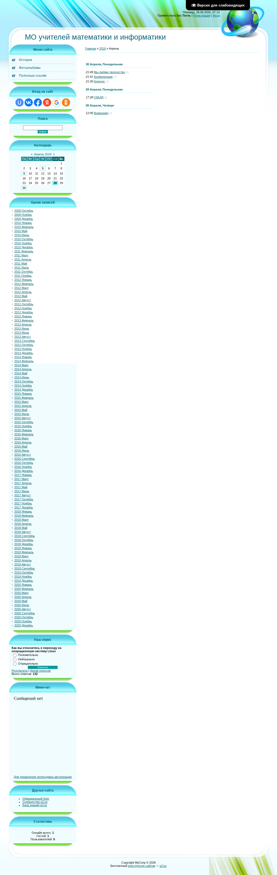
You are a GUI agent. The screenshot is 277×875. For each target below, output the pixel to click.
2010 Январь (23, 222)
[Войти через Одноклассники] (66, 102)
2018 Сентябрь (24, 536)
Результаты (20, 670)
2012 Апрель (23, 292)
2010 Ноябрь (23, 243)
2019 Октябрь (23, 572)
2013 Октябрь (23, 344)
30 (24, 187)
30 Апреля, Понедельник (104, 64)
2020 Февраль (24, 588)
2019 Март (21, 556)
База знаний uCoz (34, 805)
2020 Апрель (23, 597)
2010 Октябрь (23, 239)
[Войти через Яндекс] (47, 102)
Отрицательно (28, 663)
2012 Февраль (24, 283)
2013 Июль (21, 332)
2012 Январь (23, 279)
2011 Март (21, 255)
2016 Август (22, 454)
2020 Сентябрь (24, 613)
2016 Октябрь (23, 462)
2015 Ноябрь (23, 426)
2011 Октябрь (23, 271)
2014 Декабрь (23, 389)
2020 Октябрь (23, 617)
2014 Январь (23, 357)
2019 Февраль (24, 552)
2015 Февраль (24, 397)
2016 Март (21, 438)
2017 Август (22, 495)
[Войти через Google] (56, 102)
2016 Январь (23, 430)
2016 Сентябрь (24, 458)
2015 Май (20, 409)
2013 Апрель (23, 324)
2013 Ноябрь (23, 348)
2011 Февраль (23, 251)
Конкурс (99, 81)
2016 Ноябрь (23, 466)
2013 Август (22, 336)
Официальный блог (35, 798)
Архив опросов (40, 670)
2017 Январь (23, 475)
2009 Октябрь (23, 210)
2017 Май (20, 487)
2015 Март (21, 401)
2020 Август (22, 609)
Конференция (103, 76)
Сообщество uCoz (35, 801)
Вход (216, 15)
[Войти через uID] (19, 102)
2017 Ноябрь (23, 503)
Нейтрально (26, 659)
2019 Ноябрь (23, 576)
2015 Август (22, 418)
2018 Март (21, 519)
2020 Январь (23, 584)
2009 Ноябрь (23, 214)
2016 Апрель (23, 442)
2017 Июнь (21, 491)
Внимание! (101, 113)
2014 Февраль (24, 361)
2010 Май (20, 231)
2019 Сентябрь (24, 568)
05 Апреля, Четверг (100, 105)
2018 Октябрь (23, 540)
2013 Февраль (24, 320)
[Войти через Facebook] (38, 102)
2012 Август (22, 300)
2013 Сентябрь (24, 340)
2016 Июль (21, 450)
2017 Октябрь (23, 499)
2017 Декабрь (23, 507)
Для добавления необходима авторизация (43, 777)
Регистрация (201, 15)
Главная (90, 48)
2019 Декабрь (23, 580)
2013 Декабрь (23, 353)
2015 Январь (23, 393)
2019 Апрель (23, 560)
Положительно (28, 655)
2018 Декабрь (23, 544)
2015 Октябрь (23, 422)
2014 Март (21, 365)
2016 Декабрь (23, 470)
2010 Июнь (21, 235)
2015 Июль (21, 414)
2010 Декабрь (23, 247)
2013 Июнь (21, 328)
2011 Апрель (22, 259)
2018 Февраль (24, 515)
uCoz (163, 865)
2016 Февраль (24, 434)
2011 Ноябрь (23, 275)
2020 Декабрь (23, 625)
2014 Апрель (23, 369)
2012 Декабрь (23, 312)
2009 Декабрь (23, 218)
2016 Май (20, 446)
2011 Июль (21, 267)
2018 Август (22, 531)
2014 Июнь (21, 377)
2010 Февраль (24, 227)
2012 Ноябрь (23, 308)
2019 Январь (23, 548)
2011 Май (20, 263)
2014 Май (20, 373)
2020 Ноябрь (23, 621)
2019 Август (22, 564)
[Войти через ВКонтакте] (29, 102)
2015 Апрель (23, 405)
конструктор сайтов (141, 865)
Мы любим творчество (109, 72)
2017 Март (21, 479)
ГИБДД (98, 97)
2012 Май (20, 296)
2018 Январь (23, 511)
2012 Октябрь (23, 304)
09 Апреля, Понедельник (104, 89)
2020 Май (20, 601)
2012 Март (21, 287)
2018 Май (20, 527)
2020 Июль (21, 605)
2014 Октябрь (23, 381)
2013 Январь (23, 316)
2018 (102, 48)
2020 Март (21, 592)
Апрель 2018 (42, 154)
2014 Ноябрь (23, 385)
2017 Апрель (23, 483)
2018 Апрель (23, 523)
